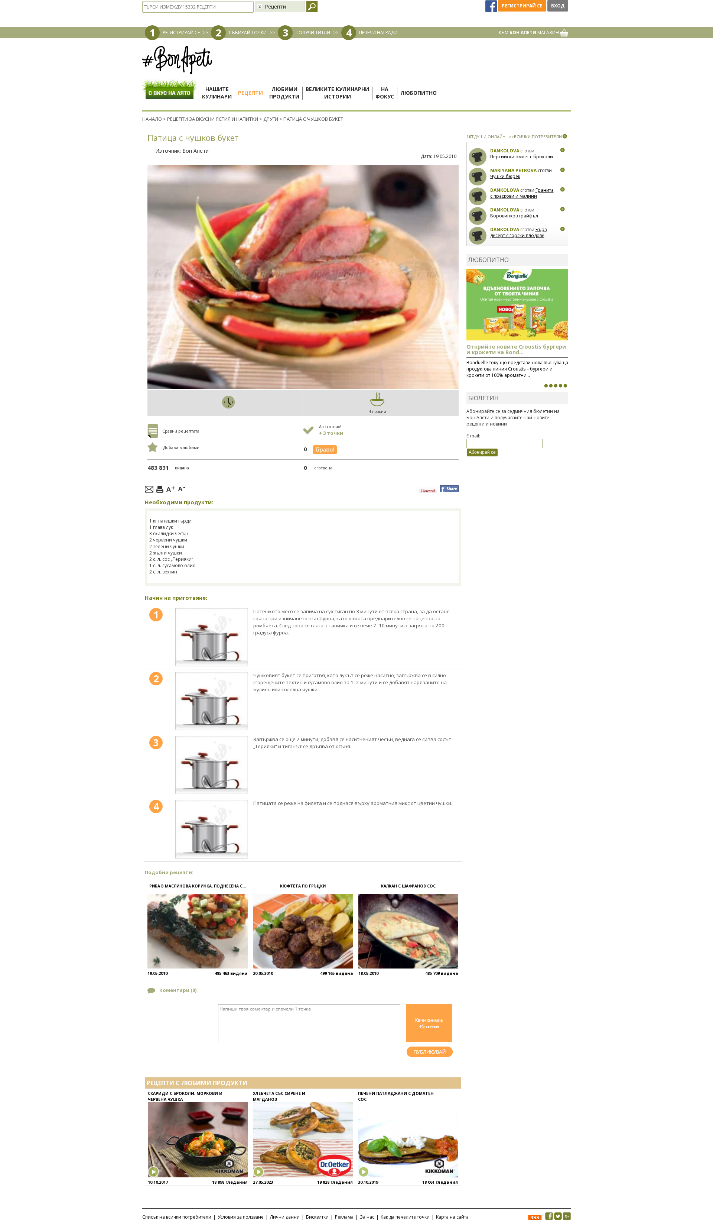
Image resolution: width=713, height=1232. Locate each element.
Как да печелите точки (405, 1217)
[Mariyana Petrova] (478, 177)
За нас (367, 1217)
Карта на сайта (452, 1217)
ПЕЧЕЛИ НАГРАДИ (378, 32)
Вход (557, 6)
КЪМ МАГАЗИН (529, 32)
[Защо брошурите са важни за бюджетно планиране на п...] (565, 386)
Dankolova (504, 151)
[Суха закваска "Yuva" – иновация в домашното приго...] (546, 386)
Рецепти (250, 92)
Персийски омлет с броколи (521, 156)
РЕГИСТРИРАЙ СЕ (181, 32)
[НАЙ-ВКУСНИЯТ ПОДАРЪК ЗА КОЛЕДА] (555, 386)
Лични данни (285, 1217)
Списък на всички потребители (176, 1217)
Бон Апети (195, 150)
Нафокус (384, 92)
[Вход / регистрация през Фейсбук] (491, 6)
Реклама (344, 1217)
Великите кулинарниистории (337, 92)
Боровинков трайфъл (514, 216)
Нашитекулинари (217, 92)
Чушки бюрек (505, 176)
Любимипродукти (284, 92)
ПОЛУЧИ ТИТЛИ (313, 32)
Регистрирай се (522, 6)
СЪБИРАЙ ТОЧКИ (248, 32)
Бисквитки (317, 1217)
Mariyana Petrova (513, 170)
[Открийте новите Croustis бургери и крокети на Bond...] (551, 386)
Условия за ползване (241, 1217)
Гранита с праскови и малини (522, 193)
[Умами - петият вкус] (560, 386)
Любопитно (418, 92)
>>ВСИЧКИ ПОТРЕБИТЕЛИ (535, 136)
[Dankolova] (478, 157)
